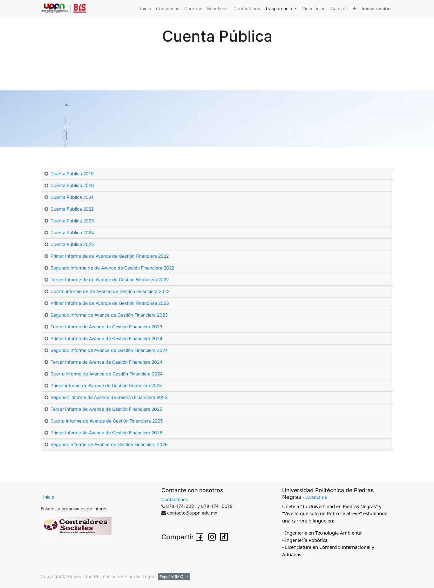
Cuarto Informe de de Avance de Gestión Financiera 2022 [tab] (110, 291)
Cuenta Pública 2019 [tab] (72, 173)
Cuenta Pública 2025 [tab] (72, 244)
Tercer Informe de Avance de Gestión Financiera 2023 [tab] (106, 326)
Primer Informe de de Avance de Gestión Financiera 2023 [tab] (110, 303)
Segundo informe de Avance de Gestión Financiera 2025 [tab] (109, 397)
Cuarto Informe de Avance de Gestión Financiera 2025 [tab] (107, 421)
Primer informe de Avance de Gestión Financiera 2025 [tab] (106, 385)
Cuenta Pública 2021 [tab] (72, 197)
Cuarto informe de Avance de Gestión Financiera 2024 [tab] (107, 373)
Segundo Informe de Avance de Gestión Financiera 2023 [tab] (109, 315)
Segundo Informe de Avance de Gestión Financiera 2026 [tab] (109, 444)
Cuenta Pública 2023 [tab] (72, 220)
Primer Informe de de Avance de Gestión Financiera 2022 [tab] (110, 256)
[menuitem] (145, 8)
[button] (354, 8)
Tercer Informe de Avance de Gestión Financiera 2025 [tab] (106, 409)
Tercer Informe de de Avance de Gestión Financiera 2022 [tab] (110, 279)
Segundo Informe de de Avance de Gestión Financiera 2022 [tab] (112, 267)
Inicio (48, 497)
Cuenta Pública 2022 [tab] (72, 209)
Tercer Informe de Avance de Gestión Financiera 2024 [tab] (106, 362)
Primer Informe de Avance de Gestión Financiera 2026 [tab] (106, 432)
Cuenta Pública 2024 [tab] (72, 232)
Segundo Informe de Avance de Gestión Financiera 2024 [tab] (109, 350)
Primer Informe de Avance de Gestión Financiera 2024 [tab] (106, 338)
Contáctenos (174, 499)
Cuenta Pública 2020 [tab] (72, 185)
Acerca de (316, 497)
